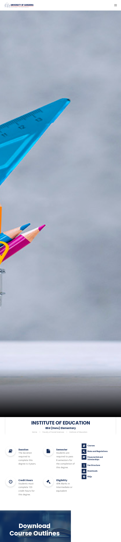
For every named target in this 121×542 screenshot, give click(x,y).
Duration (23, 449)
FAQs (89, 476)
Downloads (92, 471)
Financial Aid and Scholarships (95, 458)
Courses (91, 445)
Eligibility (61, 480)
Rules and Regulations (97, 451)
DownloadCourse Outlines (34, 530)
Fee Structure (93, 465)
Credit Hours (25, 480)
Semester (61, 449)
